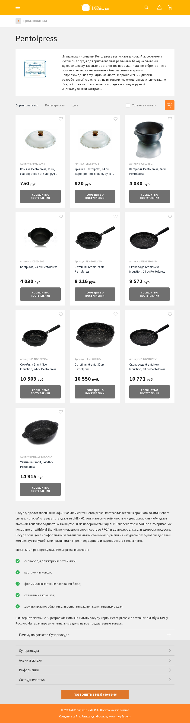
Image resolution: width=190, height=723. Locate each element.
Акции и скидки (30, 660)
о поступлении (40, 196)
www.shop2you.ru (120, 716)
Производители (35, 21)
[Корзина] (170, 7)
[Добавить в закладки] (61, 119)
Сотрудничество (32, 680)
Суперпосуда (29, 650)
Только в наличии (144, 105)
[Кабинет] (159, 7)
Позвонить (95, 695)
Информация (29, 670)
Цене (75, 105)
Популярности (55, 105)
